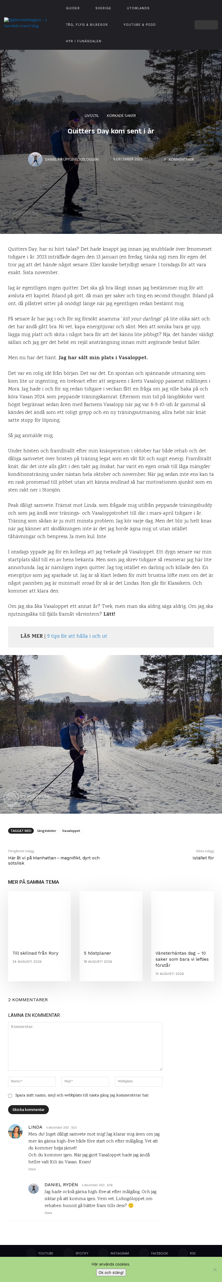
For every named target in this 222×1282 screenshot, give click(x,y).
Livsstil (92, 115)
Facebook (159, 1253)
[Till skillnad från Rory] (39, 916)
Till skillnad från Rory (35, 953)
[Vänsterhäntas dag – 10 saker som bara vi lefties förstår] (182, 916)
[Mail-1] (182, 31)
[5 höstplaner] (110, 916)
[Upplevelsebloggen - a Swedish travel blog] (27, 24)
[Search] (214, 25)
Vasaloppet (71, 830)
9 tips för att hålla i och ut (77, 636)
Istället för (203, 858)
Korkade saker (121, 115)
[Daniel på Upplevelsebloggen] (36, 159)
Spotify (81, 1253)
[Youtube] (175, 18)
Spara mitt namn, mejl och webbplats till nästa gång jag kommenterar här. (82, 1095)
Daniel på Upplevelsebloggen (72, 159)
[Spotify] (175, 25)
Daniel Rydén (61, 1184)
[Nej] (215, 1269)
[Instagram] (182, 18)
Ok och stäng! (111, 1272)
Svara (32, 1169)
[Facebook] (182, 25)
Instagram (119, 1253)
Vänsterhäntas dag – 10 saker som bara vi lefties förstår (182, 959)
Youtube (45, 1253)
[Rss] (183, 1253)
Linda (35, 1127)
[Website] (175, 31)
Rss (192, 1253)
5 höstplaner (97, 953)
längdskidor (46, 830)
